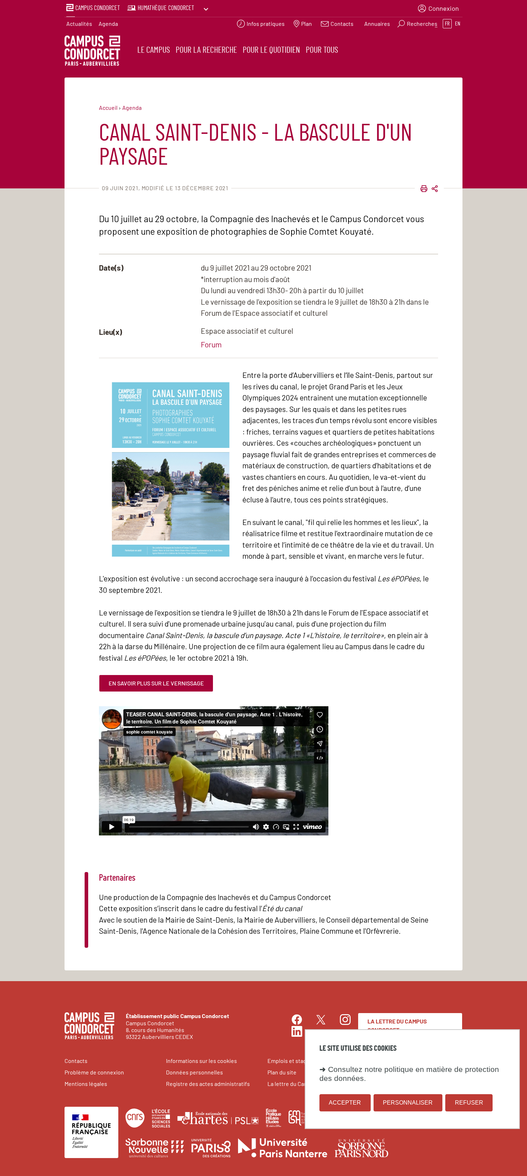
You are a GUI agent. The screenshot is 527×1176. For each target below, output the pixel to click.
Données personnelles (194, 1072)
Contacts (76, 1060)
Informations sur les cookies (201, 1060)
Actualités (79, 23)
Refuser (469, 1103)
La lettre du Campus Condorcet (397, 1025)
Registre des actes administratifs (208, 1083)
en (457, 24)
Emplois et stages (290, 1060)
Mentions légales (86, 1083)
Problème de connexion (94, 1072)
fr (447, 24)
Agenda (108, 23)
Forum (211, 344)
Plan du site (281, 1072)
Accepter (345, 1103)
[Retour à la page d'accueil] (92, 52)
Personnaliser (408, 1103)
